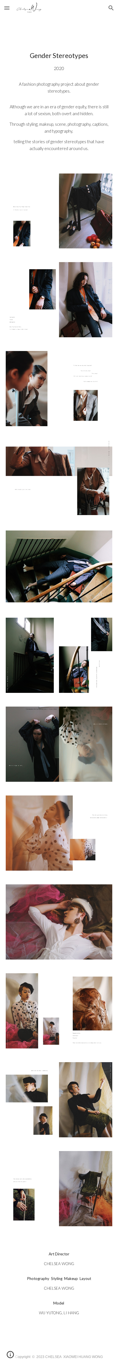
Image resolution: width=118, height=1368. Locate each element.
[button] (7, 8)
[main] (59, 103)
